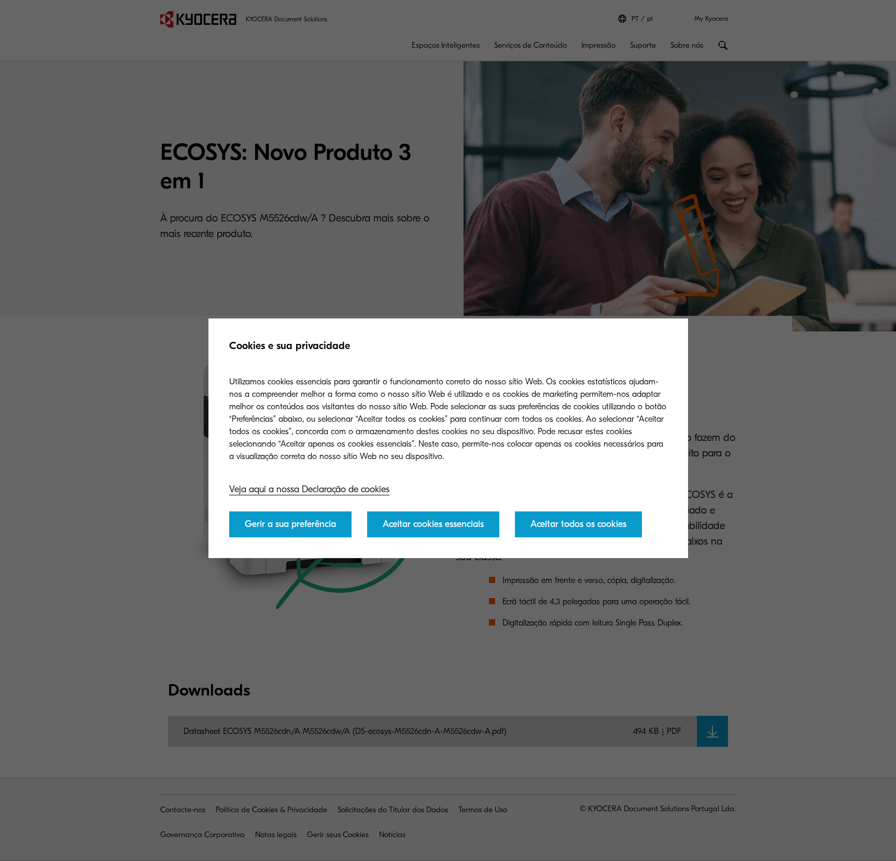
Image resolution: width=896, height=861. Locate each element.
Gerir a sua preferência (290, 524)
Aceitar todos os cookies (578, 524)
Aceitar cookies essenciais (433, 524)
